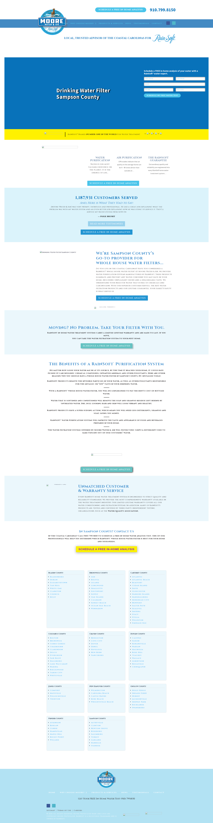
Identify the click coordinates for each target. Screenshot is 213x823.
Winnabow (97, 608)
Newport (137, 603)
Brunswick (56, 641)
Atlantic (137, 577)
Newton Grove (99, 728)
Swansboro (138, 708)
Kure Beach (97, 699)
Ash (93, 577)
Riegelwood (57, 670)
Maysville (55, 693)
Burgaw (54, 725)
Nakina (54, 667)
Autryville (97, 722)
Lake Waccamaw (59, 664)
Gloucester (138, 591)
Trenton (55, 699)
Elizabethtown (58, 582)
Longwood (97, 585)
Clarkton (55, 591)
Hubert (136, 696)
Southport (97, 591)
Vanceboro (97, 655)
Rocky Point (57, 737)
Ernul (94, 646)
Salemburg (97, 734)
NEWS (128, 23)
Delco (53, 652)
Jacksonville (139, 699)
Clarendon (56, 649)
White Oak (56, 588)
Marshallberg (140, 597)
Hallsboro (56, 661)
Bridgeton (97, 638)
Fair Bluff (55, 658)
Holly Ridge (139, 690)
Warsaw (136, 646)
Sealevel (137, 608)
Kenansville (139, 644)
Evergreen (56, 655)
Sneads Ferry (139, 693)
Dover (94, 644)
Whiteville (56, 675)
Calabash (96, 600)
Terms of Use (64, 810)
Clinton (96, 725)
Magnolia (137, 649)
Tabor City (56, 672)
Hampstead (56, 731)
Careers (78, 810)
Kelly (53, 597)
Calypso (136, 638)
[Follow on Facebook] (168, 23)
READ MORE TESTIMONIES (106, 223)
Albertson (138, 661)
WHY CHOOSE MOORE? (82, 23)
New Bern (96, 652)
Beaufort (137, 582)
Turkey (95, 737)
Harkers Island (141, 594)
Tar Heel (55, 585)
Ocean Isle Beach (101, 606)
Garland (96, 740)
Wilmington (98, 690)
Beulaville (138, 664)
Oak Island (97, 597)
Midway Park (139, 702)
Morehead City (140, 600)
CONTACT (157, 23)
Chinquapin (139, 667)
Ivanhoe (95, 746)
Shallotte (97, 588)
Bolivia (95, 580)
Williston (137, 620)
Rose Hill (137, 652)
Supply (94, 594)
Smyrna (136, 611)
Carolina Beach (100, 693)
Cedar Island (139, 585)
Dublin (54, 580)
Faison (136, 641)
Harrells (96, 743)
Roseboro (96, 731)
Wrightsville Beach (102, 702)
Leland (95, 582)
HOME (65, 23)
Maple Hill (56, 734)
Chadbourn (56, 646)
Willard (54, 740)
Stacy (135, 614)
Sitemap (51, 810)
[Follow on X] (174, 23)
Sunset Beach (98, 603)
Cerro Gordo (57, 644)
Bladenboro (57, 577)
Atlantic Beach (141, 580)
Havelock (96, 649)
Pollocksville (58, 696)
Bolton (54, 638)
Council (54, 594)
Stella (135, 617)
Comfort (55, 690)
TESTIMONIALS (141, 23)
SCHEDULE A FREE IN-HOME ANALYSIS (121, 9)
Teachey (137, 655)
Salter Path (138, 606)
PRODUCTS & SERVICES (111, 23)
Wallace (136, 658)
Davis (135, 588)
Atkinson (55, 722)
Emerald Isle (139, 623)
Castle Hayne (98, 696)
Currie (54, 728)
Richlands (138, 705)
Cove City (96, 641)
